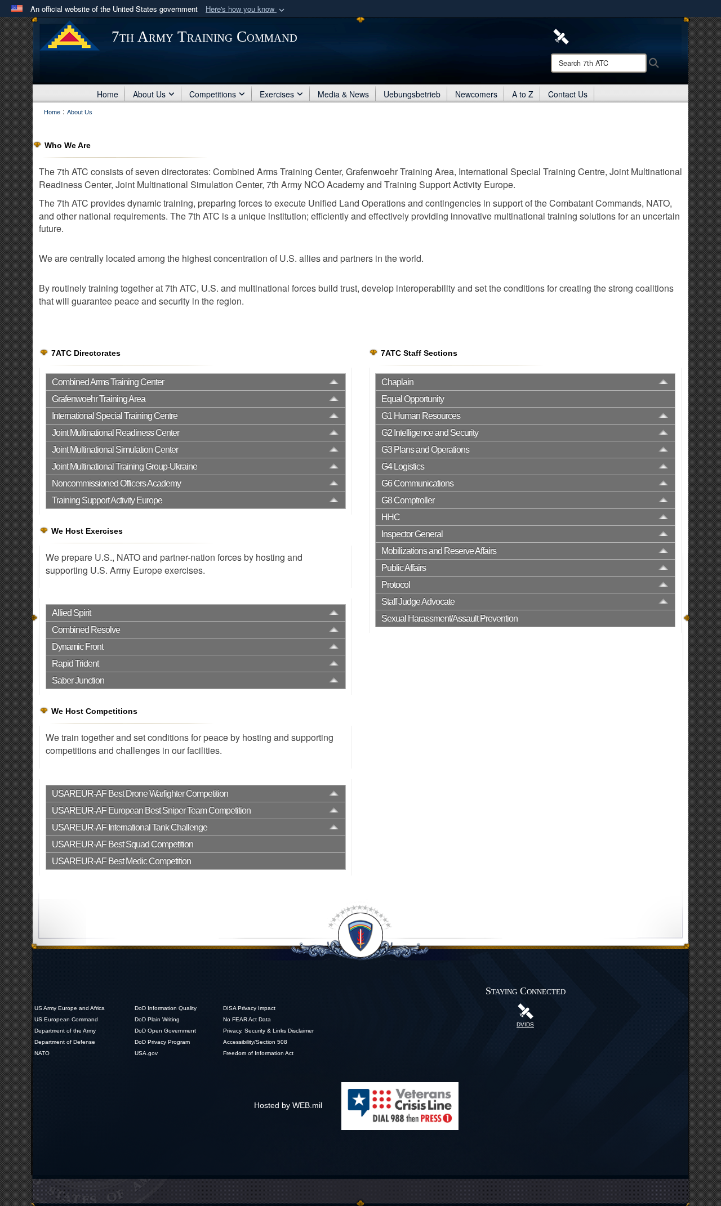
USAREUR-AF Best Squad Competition (122, 844)
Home (107, 94)
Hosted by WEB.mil (288, 1105)
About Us (149, 94)
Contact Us (568, 94)
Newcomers (476, 94)
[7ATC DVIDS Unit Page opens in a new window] (561, 35)
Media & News (343, 94)
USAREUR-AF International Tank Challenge (129, 827)
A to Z (522, 94)
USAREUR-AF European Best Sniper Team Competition (151, 810)
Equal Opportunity (412, 399)
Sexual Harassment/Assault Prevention (449, 618)
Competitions (212, 94)
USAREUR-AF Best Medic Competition (121, 861)
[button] (246, 9)
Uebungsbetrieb (412, 94)
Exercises (277, 94)
